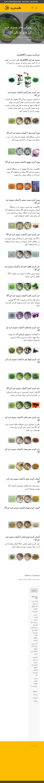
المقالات (34, 698)
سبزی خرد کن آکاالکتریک (30, 60)
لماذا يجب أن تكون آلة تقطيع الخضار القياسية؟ (34, 606)
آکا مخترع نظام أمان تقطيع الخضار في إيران (34, 649)
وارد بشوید (22, 579)
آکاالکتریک (26, 37)
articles (35, 694)
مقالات (9, 37)
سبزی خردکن (24, 334)
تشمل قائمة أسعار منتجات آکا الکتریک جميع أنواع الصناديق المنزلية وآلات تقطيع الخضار (34, 627)
